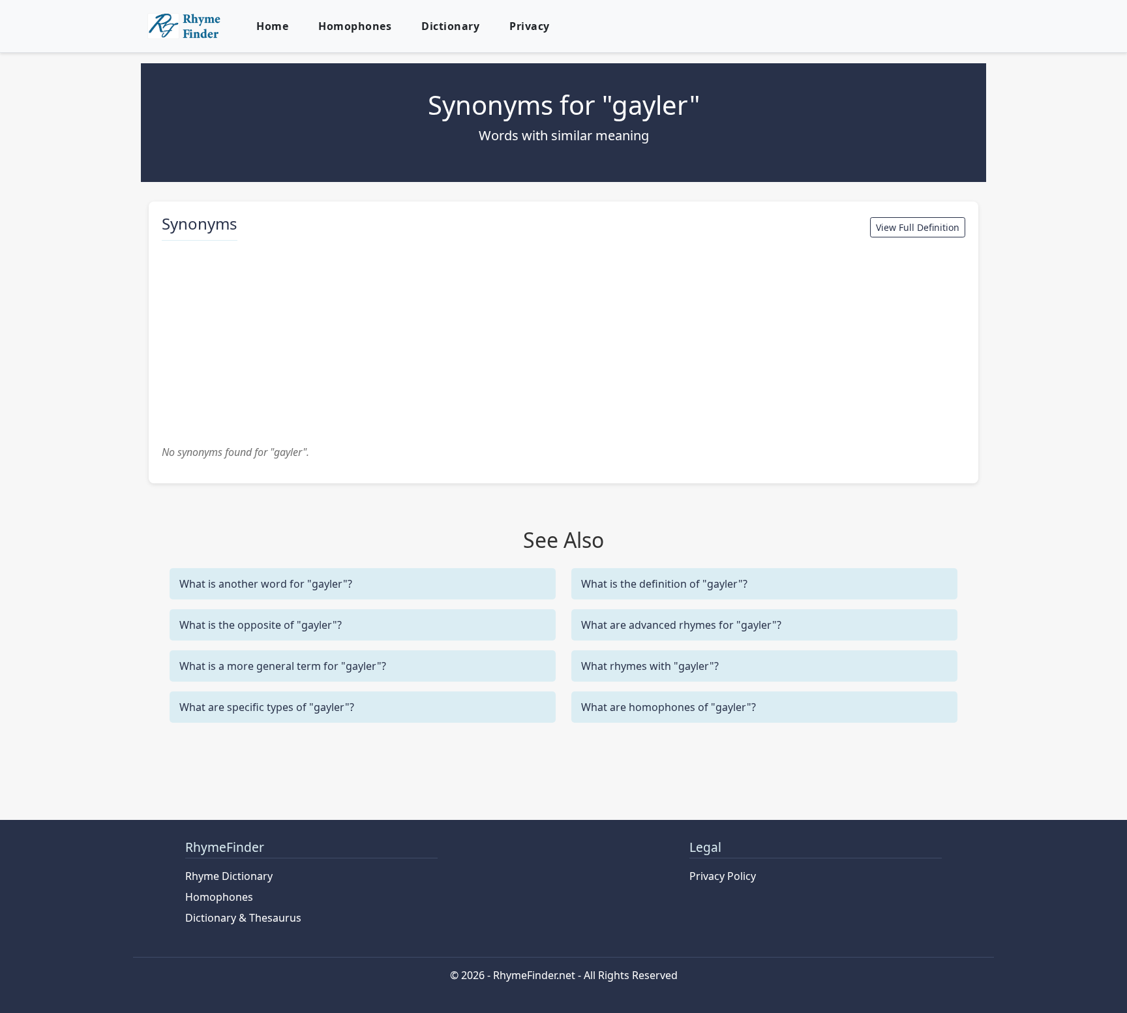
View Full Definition (917, 227)
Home (272, 26)
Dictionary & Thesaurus (243, 918)
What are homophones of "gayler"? (668, 707)
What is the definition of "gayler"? (664, 584)
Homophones (354, 26)
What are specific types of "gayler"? (266, 707)
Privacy (529, 26)
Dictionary (450, 26)
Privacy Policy (722, 876)
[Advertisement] (563, 342)
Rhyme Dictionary (229, 876)
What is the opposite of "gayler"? (260, 625)
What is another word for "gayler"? (265, 584)
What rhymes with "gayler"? (650, 666)
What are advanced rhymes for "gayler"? (681, 625)
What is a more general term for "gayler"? (282, 666)
